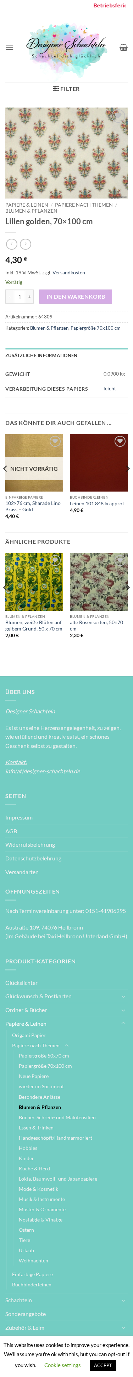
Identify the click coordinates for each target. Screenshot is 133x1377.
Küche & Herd (34, 1168)
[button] (9, 47)
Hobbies (28, 1148)
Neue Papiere (34, 1076)
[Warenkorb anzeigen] (124, 47)
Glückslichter (21, 982)
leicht (110, 388)
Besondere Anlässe (39, 1097)
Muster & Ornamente (42, 1209)
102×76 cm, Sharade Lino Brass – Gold (33, 506)
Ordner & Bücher (26, 1009)
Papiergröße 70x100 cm (96, 328)
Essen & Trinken (36, 1128)
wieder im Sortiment (41, 1086)
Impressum (19, 817)
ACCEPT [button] (103, 1365)
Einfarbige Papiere (32, 1274)
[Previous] (5, 482)
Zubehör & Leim (24, 1327)
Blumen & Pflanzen (31, 211)
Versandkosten (68, 272)
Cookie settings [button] (62, 1365)
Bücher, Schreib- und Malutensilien (57, 1117)
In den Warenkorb (75, 296)
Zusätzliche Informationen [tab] (41, 355)
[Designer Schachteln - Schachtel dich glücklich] (66, 47)
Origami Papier (29, 1035)
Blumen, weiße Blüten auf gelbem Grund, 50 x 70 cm (33, 626)
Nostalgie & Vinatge (40, 1220)
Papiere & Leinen (26, 205)
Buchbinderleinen (31, 1284)
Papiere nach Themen (84, 205)
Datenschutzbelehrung (33, 858)
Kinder (26, 1158)
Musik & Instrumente (42, 1199)
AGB (11, 831)
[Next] (127, 482)
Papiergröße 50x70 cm (44, 1056)
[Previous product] (25, 244)
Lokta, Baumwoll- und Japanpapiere (58, 1179)
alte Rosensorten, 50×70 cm (96, 626)
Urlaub (26, 1250)
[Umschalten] (123, 996)
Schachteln (18, 1300)
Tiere (24, 1240)
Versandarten (22, 872)
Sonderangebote (25, 1313)
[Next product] (11, 244)
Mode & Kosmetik (38, 1189)
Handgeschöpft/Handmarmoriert (55, 1138)
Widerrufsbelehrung (30, 844)
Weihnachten (33, 1260)
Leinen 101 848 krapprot (97, 503)
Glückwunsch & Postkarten (38, 996)
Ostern (26, 1230)
